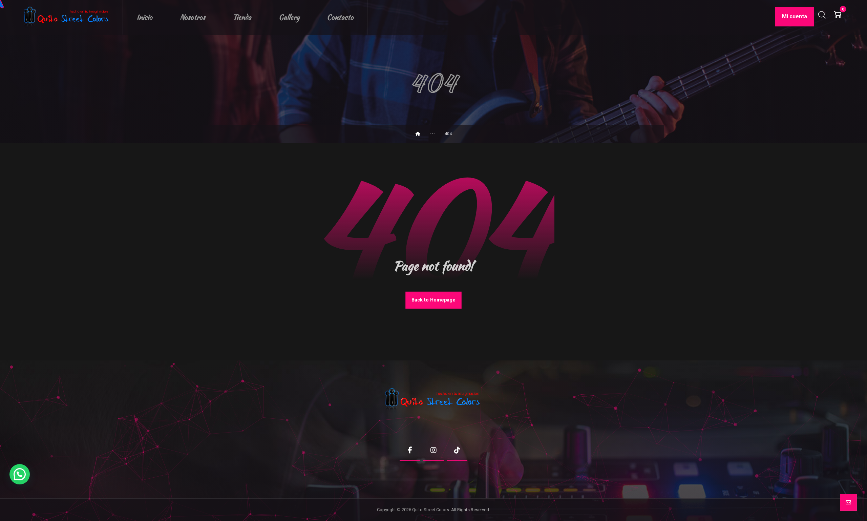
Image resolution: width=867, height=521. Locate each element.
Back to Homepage (433, 300)
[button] (837, 14)
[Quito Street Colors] (67, 17)
